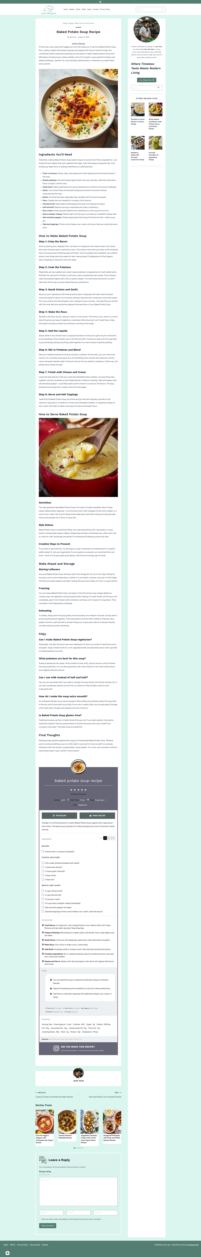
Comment (45, 1179)
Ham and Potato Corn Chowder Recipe (105, 1095)
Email (70, 1212)
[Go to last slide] (36, 1127)
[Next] (120, 1127)
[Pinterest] (100, 2)
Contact (96, 9)
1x (105, 838)
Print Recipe (98, 815)
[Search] (158, 87)
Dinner (78, 9)
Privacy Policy (105, 9)
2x (109, 838)
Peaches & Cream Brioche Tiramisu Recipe (138, 121)
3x (113, 838)
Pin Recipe (61, 815)
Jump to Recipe (78, 43)
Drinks (84, 9)
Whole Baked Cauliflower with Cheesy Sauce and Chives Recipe (155, 124)
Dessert (72, 9)
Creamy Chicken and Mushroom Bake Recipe (54, 1095)
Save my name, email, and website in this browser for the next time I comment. (71, 1219)
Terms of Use (35, 1245)
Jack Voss (73, 37)
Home (66, 9)
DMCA (12, 1245)
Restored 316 (193, 1245)
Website (97, 1212)
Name (43, 1212)
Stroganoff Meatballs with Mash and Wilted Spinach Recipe (111, 1137)
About (89, 9)
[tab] (74, 1148)
